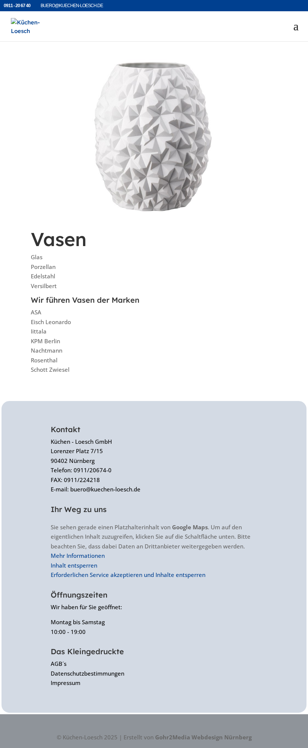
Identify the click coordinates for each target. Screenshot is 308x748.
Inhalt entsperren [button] (74, 565)
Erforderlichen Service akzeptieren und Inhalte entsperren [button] (128, 574)
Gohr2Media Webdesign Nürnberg (203, 737)
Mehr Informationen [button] (78, 555)
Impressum (65, 682)
